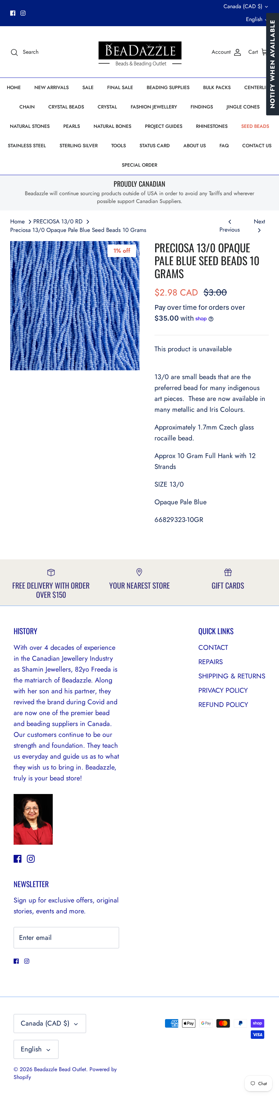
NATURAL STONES (30, 126)
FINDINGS (202, 106)
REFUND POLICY (223, 705)
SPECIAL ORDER (139, 165)
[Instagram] (23, 13)
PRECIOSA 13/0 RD (58, 221)
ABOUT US (194, 145)
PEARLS (71, 126)
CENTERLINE (258, 87)
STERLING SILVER (79, 145)
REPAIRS (210, 662)
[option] (75, 305)
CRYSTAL (107, 106)
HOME (14, 87)
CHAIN (27, 106)
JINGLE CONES (243, 106)
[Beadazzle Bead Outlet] (140, 52)
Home (17, 221)
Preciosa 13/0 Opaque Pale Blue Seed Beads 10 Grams (78, 230)
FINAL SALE (120, 87)
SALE (88, 87)
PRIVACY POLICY (223, 690)
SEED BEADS (255, 126)
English (254, 19)
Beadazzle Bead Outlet (60, 1069)
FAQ (224, 145)
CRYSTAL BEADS (66, 106)
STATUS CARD (155, 145)
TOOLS (118, 145)
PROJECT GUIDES (163, 126)
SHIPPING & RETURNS (231, 676)
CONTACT (213, 648)
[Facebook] (12, 13)
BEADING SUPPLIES (168, 87)
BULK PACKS (217, 87)
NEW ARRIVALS (51, 87)
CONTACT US (257, 145)
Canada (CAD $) (243, 6)
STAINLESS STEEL (27, 145)
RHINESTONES (212, 126)
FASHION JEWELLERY (154, 106)
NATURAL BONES (112, 126)
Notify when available (272, 64)
